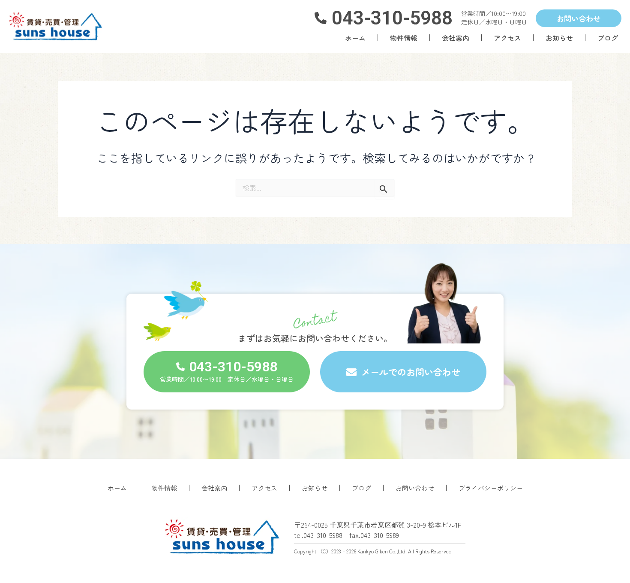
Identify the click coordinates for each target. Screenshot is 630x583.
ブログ (607, 38)
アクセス (507, 38)
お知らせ (559, 38)
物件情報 (403, 38)
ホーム (355, 38)
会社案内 (455, 38)
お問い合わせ (415, 488)
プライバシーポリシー (491, 488)
